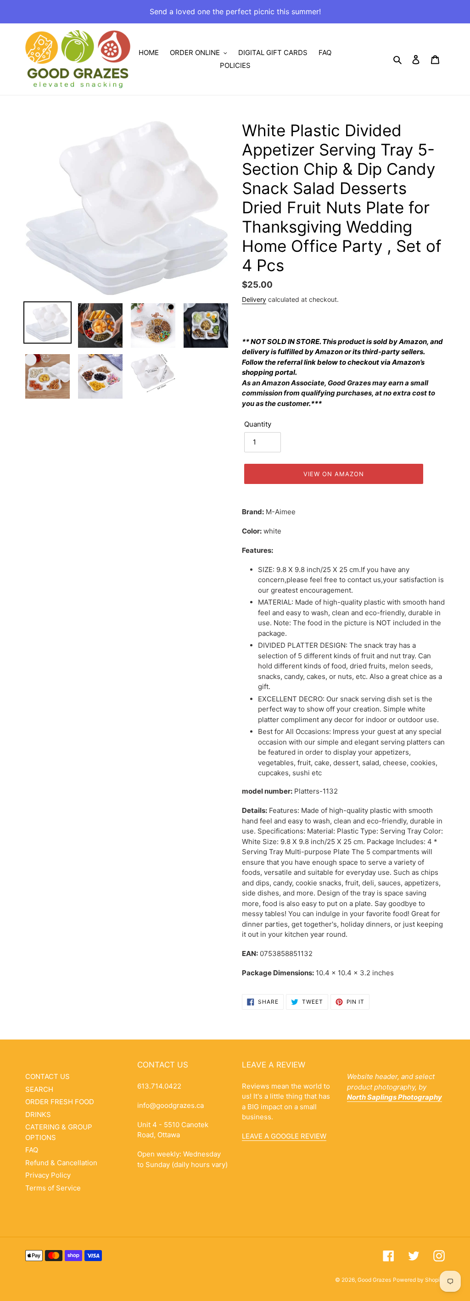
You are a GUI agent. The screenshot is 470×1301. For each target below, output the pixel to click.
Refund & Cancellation (61, 1162)
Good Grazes (374, 1279)
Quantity (257, 424)
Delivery (254, 299)
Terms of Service (53, 1188)
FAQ (31, 1149)
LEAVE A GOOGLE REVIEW (284, 1136)
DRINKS (38, 1114)
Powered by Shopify (419, 1279)
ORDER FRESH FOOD (59, 1101)
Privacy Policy (48, 1175)
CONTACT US (47, 1076)
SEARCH (39, 1089)
